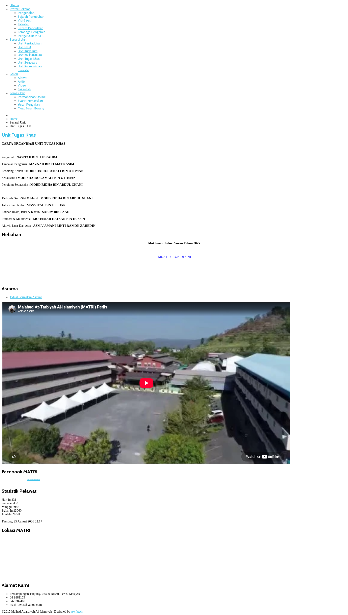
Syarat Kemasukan (30, 101)
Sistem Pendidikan (30, 28)
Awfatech (77, 611)
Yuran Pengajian (29, 104)
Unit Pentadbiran (29, 43)
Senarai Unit (18, 39)
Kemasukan (17, 93)
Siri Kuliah (24, 89)
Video (22, 85)
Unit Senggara (27, 62)
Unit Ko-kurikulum (30, 55)
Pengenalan (26, 13)
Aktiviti (22, 78)
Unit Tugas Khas (29, 59)
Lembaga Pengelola (31, 32)
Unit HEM (24, 47)
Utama (14, 5)
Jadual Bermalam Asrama (26, 297)
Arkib (21, 81)
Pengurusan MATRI (31, 36)
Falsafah (23, 24)
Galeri (14, 74)
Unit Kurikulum (27, 51)
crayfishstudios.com (33, 480)
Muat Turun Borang (31, 108)
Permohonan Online (32, 97)
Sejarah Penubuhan (31, 17)
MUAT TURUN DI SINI (174, 257)
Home (14, 119)
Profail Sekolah (20, 9)
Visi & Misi (24, 20)
